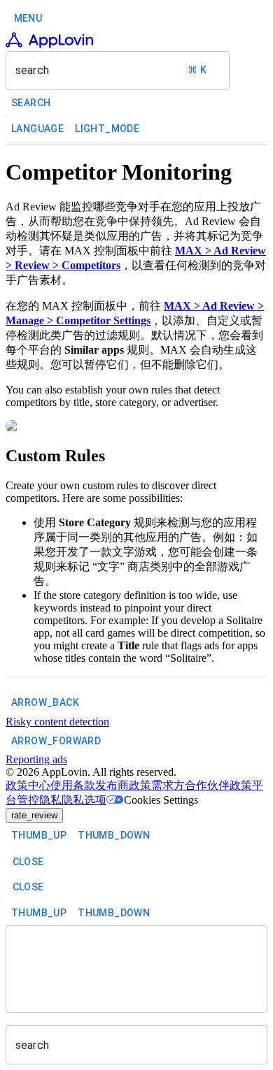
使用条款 (72, 785)
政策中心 (28, 785)
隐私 (50, 800)
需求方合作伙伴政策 (201, 785)
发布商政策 (123, 785)
